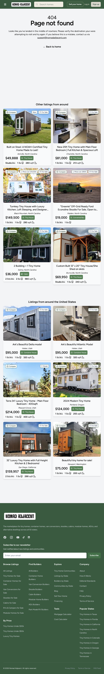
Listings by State (61, 576)
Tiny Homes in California (90, 624)
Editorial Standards (87, 581)
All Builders (33, 571)
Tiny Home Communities (64, 571)
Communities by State (63, 586)
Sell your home (75, 4)
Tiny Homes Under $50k (13, 631)
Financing (58, 601)
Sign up (96, 4)
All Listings (7, 571)
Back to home (52, 46)
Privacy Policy (85, 596)
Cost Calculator (60, 619)
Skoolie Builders (35, 589)
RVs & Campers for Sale (13, 608)
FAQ (81, 591)
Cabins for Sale (9, 603)
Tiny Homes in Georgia (89, 648)
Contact (83, 586)
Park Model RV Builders (38, 609)
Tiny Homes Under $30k (13, 626)
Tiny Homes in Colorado (90, 638)
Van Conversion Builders (39, 584)
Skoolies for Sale (10, 598)
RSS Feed (97, 668)
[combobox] (48, 4)
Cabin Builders (35, 594)
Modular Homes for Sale (13, 613)
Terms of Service (87, 601)
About (82, 571)
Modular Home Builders (39, 599)
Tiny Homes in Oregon (89, 643)
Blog (56, 591)
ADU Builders (34, 604)
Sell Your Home (60, 596)
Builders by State (61, 581)
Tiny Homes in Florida (89, 619)
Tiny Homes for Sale (11, 576)
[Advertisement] (46, 82)
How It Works (85, 576)
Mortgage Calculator (63, 614)
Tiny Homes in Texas (88, 614)
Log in (86, 4)
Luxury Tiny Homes (11, 636)
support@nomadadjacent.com (52, 37)
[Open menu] (5, 4)
